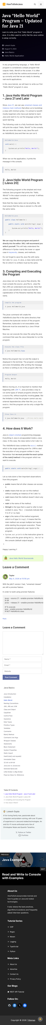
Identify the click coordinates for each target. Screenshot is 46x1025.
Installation (7, 697)
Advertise (13, 969)
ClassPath (7, 713)
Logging (13, 942)
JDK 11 (17, 390)
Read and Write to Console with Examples (21, 876)
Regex (12, 932)
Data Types (8, 722)
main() (33, 446)
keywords (13, 252)
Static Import (8, 753)
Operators (7, 719)
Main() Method (9, 734)
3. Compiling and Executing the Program (17, 800)
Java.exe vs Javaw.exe (12, 766)
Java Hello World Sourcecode (21, 558)
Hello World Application (14, 56)
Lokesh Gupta (10, 45)
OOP (11, 927)
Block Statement (9, 747)
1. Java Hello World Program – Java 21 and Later (19, 794)
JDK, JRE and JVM (10, 706)
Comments (7, 731)
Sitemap (31, 1020)
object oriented (15, 435)
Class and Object (10, 709)
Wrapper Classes (10, 741)
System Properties (10, 750)
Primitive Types (9, 725)
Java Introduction (10, 694)
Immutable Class (9, 759)
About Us (13, 964)
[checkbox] (40, 1019)
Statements (8, 744)
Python (12, 951)
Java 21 (11, 105)
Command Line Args (11, 737)
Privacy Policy (15, 979)
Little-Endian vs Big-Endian (13, 772)
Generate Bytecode (10, 769)
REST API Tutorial (17, 992)
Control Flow (8, 716)
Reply (5, 619)
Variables (7, 728)
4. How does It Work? (11, 803)
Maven (12, 937)
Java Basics (9, 52)
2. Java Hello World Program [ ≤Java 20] (17, 797)
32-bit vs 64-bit (9, 762)
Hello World (8, 700)
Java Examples (13, 860)
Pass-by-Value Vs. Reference (14, 775)
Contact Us (14, 974)
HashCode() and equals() (12, 756)
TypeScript (14, 946)
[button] (35, 4)
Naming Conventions (11, 703)
